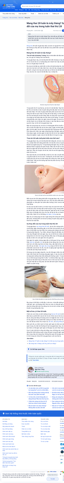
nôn (41, 242)
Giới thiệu (4, 421)
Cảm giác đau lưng (44, 246)
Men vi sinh (60, 9)
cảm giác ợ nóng (51, 214)
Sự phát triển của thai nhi (44, 381)
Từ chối (53, 479)
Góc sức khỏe (13, 17)
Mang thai (30, 46)
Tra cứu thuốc (44, 424)
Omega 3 (21, 9)
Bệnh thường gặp (45, 431)
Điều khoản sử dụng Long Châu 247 (9, 466)
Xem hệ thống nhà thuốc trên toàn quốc (23, 413)
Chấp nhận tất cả (52, 474)
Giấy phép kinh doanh (8, 426)
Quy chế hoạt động (7, 429)
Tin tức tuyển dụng (46, 439)
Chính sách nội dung (7, 434)
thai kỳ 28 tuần (55, 314)
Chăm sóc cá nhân (26, 429)
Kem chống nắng (35, 9)
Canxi (16, 9)
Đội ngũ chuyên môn (46, 436)
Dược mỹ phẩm (25, 424)
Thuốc (23, 426)
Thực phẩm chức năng (27, 421)
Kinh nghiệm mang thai (57, 381)
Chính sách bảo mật (7, 441)
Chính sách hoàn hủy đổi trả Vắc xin (9, 453)
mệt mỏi (32, 242)
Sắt (29, 9)
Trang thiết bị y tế (26, 431)
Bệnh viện (43, 434)
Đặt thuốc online (26, 434)
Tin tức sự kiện (44, 441)
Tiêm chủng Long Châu (28, 436)
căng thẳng (59, 321)
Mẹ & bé (21, 17)
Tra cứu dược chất (45, 426)
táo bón (51, 321)
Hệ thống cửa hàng (7, 424)
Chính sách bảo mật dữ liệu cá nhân (10, 449)
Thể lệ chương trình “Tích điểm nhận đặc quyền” (9, 462)
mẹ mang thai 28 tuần (42, 226)
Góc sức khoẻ (44, 421)
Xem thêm (36, 360)
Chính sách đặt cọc (7, 431)
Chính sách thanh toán (8, 444)
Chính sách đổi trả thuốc (8, 436)
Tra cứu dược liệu (45, 429)
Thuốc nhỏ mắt (45, 9)
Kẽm (26, 9)
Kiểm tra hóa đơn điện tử (8, 446)
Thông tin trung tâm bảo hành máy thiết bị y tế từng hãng (10, 457)
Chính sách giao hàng (8, 439)
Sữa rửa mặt (53, 9)
